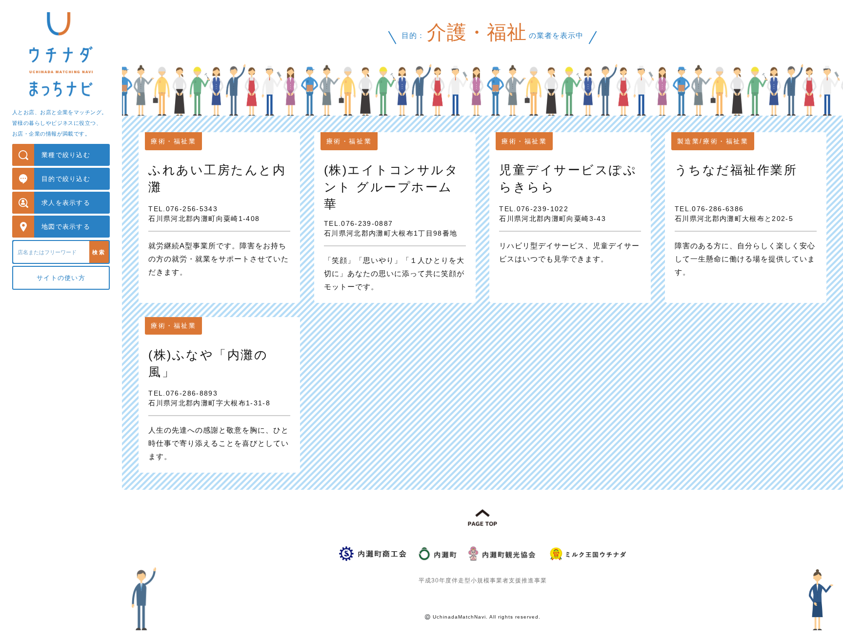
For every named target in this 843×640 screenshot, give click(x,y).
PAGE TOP (482, 518)
